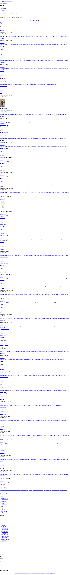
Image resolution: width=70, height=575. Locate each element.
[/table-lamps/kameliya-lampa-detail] (35, 216)
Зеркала (3, 507)
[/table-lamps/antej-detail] (35, 240)
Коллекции (3, 7)
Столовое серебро (4, 511)
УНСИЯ (2, 46)
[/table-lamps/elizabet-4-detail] (35, 475)
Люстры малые (4, 501)
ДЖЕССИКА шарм (4, 329)
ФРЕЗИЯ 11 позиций (5, 538)
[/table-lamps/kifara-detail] (31, 169)
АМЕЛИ (2, 337)
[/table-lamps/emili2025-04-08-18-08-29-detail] (35, 69)
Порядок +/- (2, 22)
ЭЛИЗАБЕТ (3, 272)
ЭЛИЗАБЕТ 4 (3, 476)
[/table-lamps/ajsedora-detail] (33, 390)
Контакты (3, 10)
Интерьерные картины (5, 513)
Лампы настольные (4, 504)
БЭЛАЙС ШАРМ (4, 437)
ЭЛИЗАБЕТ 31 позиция (5, 539)
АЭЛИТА (2, 38)
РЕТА (1, 178)
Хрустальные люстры (5, 497)
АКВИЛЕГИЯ (3, 361)
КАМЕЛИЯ (2, 218)
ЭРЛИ (1, 491)
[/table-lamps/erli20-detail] (33, 490)
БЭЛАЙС (2, 446)
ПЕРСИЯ (2, 353)
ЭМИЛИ (2, 71)
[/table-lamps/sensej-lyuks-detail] (32, 375)
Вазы (2, 512)
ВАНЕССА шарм (4, 155)
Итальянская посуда (4, 510)
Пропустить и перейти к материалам (7, 1)
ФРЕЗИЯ (2, 233)
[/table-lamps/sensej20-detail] (35, 367)
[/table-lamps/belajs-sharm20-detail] (35, 436)
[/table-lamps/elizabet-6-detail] (32, 482)
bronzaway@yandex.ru (23, 13)
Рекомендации (4, 8)
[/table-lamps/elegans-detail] (34, 302)
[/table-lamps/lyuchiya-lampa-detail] (35, 263)
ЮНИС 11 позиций (4, 540)
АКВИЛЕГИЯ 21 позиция (5, 525)
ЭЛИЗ (1, 54)
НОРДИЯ (2, 296)
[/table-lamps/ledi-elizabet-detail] (34, 255)
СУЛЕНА (2, 163)
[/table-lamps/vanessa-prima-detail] (34, 146)
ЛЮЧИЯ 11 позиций (5, 532)
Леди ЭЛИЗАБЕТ (4, 257)
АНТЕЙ (2, 242)
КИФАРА (2, 170)
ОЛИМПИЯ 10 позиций (5, 534)
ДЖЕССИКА (3, 320)
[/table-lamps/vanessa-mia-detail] (28, 84)
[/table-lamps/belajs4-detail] (35, 444)
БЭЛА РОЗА (3, 407)
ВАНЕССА (2, 116)
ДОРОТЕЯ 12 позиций (5, 529)
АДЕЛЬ (2, 194)
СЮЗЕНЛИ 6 (3, 453)
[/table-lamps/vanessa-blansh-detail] (32, 130)
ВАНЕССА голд (3, 108)
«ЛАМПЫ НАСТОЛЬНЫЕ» (35, 20)
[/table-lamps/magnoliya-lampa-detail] (35, 224)
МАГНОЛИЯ (3, 226)
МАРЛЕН (2, 186)
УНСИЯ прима (3, 468)
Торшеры (3, 503)
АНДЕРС (2, 62)
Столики (3, 508)
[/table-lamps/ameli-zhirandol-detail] (35, 335)
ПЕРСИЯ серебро (4, 345)
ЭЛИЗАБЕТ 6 (3, 484)
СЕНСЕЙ (2, 369)
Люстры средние (4, 500)
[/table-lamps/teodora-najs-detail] (4, 161)
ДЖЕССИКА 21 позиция (5, 528)
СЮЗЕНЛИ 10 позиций (5, 536)
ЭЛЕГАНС (2, 304)
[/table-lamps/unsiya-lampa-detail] (33, 44)
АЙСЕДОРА (3, 392)
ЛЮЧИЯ (2, 265)
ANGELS (2, 312)
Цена (1, 23)
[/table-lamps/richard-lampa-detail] (34, 459)
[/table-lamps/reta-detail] (30, 176)
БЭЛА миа (2, 429)
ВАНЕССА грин (3, 140)
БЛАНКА (2, 209)
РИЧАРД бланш (3, 93)
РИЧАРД (2, 461)
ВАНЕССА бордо (4, 125)
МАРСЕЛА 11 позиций (5, 533)
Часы (2, 505)
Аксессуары (3, 506)
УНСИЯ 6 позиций (4, 537)
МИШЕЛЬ (2, 249)
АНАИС (2, 384)
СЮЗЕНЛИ (3, 280)
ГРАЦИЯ (2, 399)
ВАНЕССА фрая (3, 78)
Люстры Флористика (5, 498)
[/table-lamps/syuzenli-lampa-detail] (34, 278)
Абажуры (3, 509)
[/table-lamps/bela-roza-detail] (31, 405)
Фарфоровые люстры (5, 499)
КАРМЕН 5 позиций (5, 531)
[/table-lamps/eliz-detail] (35, 52)
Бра (2, 502)
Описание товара (2, 43)
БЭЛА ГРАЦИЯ (3, 422)
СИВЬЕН (2, 30)
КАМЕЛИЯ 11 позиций (5, 530)
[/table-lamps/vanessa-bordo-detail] (35, 123)
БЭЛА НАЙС (3, 414)
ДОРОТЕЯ (2, 288)
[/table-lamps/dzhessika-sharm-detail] (35, 327)
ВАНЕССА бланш (4, 132)
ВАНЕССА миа (3, 86)
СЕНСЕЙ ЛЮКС (4, 377)
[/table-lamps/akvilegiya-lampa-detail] (32, 359)
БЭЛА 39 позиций (4, 526)
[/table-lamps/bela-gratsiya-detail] (33, 420)
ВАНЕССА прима (4, 148)
